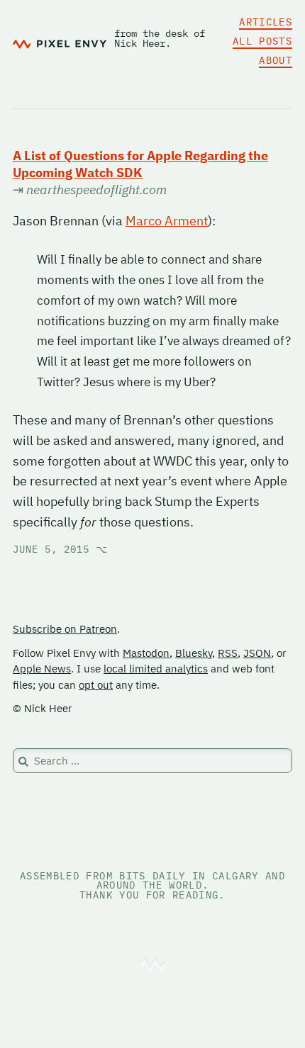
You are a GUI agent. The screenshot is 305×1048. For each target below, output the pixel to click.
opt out (96, 685)
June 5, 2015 (60, 549)
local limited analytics (156, 668)
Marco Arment (167, 221)
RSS (228, 653)
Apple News (42, 668)
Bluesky (193, 653)
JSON (257, 653)
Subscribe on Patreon (65, 629)
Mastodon (146, 653)
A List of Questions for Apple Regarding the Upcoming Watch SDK (140, 164)
